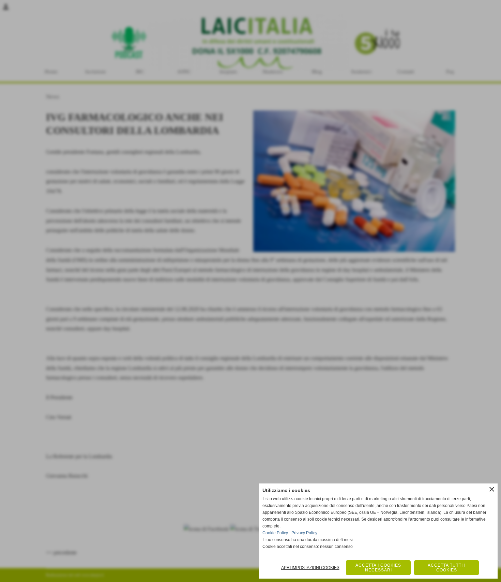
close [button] (492, 489)
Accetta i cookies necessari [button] (378, 567)
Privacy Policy (304, 533)
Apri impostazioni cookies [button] (310, 567)
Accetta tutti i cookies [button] (447, 567)
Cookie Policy (275, 533)
